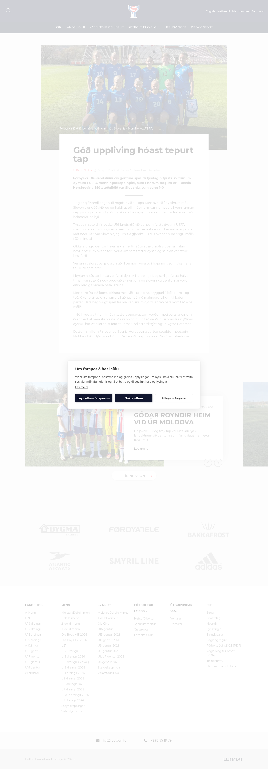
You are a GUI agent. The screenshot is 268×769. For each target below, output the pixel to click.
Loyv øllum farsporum (93, 398)
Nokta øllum (134, 398)
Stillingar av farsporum (174, 398)
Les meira (81, 387)
